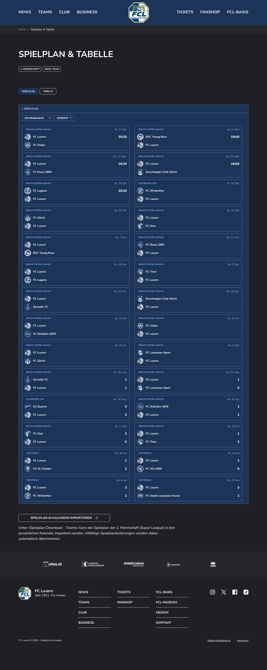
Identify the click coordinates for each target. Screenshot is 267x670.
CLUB (64, 12)
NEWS (25, 12)
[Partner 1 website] (52, 564)
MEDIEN (162, 612)
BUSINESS (87, 12)
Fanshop (210, 12)
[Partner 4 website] (173, 564)
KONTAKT (163, 623)
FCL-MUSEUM (166, 602)
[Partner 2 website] (93, 564)
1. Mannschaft (29, 69)
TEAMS (45, 12)
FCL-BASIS (164, 592)
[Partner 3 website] (134, 564)
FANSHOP (124, 602)
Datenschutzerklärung (219, 640)
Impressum (242, 640)
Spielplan (28, 91)
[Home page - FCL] (139, 12)
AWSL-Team (52, 69)
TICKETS (185, 12)
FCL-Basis (238, 12)
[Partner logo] (212, 592)
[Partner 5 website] (213, 564)
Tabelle (48, 91)
